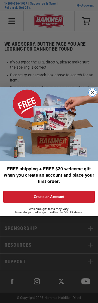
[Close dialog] (92, 92)
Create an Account (49, 197)
